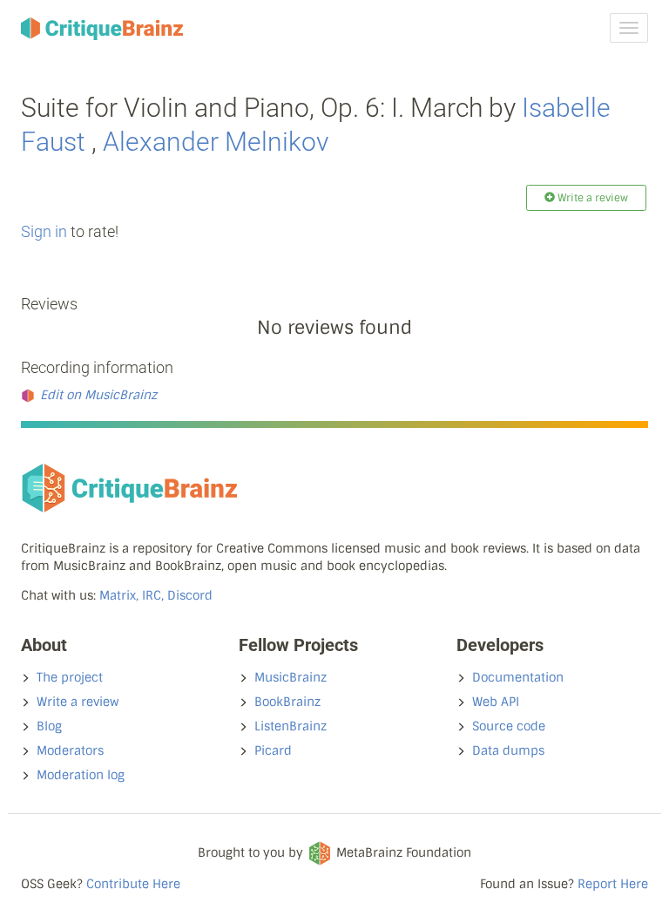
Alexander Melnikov (215, 141)
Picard (273, 750)
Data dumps (508, 750)
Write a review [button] (591, 198)
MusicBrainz (290, 677)
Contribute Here (133, 884)
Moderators (70, 750)
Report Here (613, 884)
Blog (49, 726)
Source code (508, 726)
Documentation (518, 677)
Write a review (77, 701)
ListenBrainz (290, 726)
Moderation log (81, 775)
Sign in (44, 231)
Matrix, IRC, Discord (156, 595)
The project (70, 677)
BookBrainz (287, 701)
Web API (495, 701)
